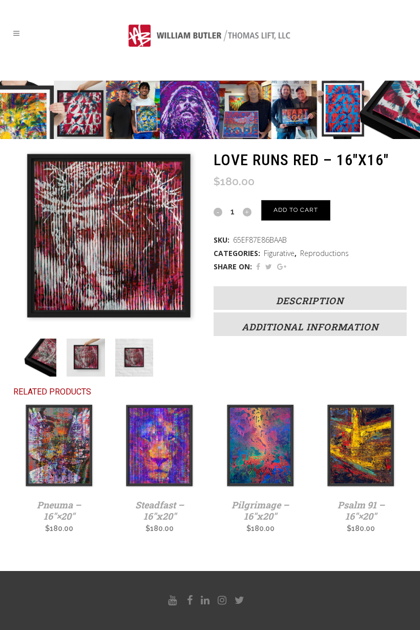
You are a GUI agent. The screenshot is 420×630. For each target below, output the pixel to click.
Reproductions (324, 253)
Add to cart (296, 209)
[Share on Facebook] (258, 266)
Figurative (279, 253)
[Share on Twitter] (268, 266)
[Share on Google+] (281, 266)
